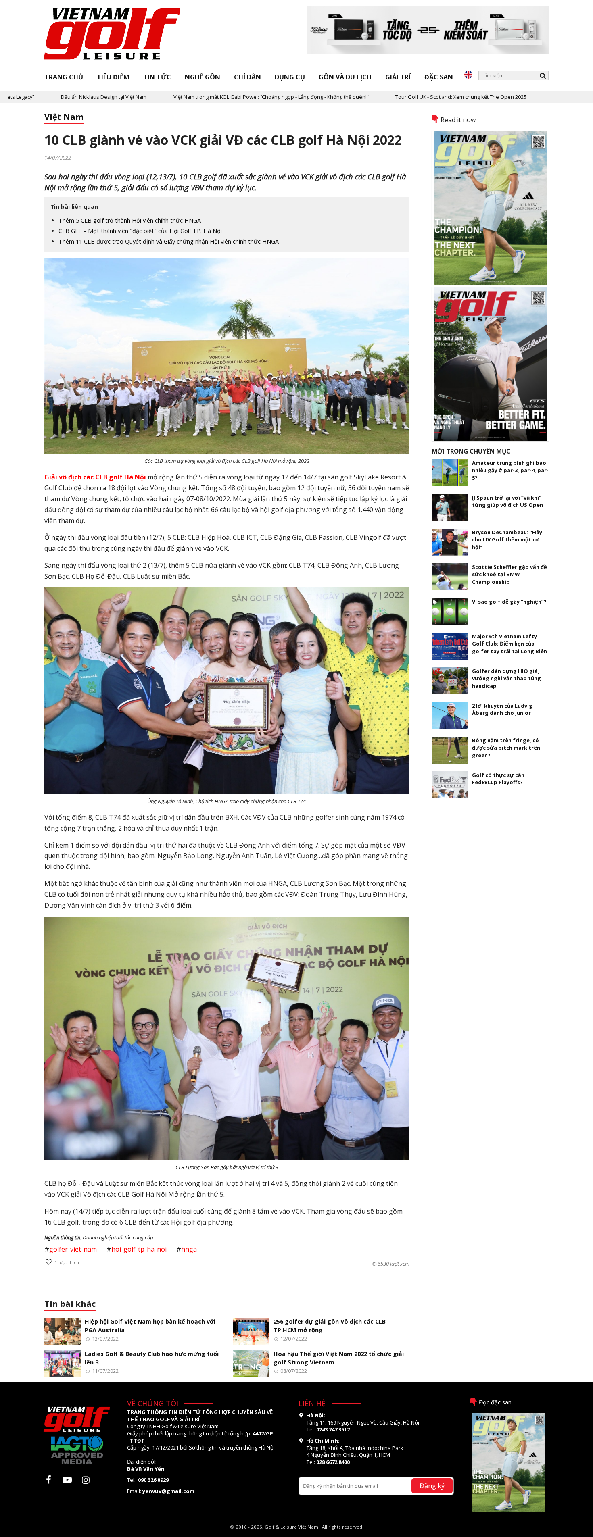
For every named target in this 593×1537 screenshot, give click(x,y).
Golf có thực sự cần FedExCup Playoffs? (498, 778)
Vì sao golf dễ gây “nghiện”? (509, 601)
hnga (189, 1249)
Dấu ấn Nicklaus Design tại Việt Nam (47, 96)
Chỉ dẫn (247, 77)
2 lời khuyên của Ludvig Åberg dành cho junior (502, 709)
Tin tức (157, 77)
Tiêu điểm (113, 77)
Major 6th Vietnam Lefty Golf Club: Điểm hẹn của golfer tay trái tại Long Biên (509, 644)
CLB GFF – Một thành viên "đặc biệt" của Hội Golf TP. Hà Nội (140, 231)
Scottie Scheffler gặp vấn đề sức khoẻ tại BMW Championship (509, 574)
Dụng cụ (290, 77)
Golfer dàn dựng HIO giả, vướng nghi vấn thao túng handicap (506, 678)
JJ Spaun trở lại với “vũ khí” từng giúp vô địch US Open (507, 501)
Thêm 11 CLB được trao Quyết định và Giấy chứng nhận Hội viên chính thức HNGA (168, 241)
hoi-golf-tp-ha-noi (139, 1249)
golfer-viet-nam (73, 1249)
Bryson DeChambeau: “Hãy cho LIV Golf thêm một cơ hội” (507, 540)
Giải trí (398, 77)
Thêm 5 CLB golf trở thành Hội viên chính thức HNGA (129, 220)
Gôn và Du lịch (345, 77)
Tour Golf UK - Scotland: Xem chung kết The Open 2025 (404, 96)
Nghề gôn (202, 77)
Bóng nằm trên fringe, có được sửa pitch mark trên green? (506, 748)
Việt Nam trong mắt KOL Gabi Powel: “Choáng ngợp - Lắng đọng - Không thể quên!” (214, 96)
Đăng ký (432, 1485)
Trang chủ (63, 77)
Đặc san (438, 77)
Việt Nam (64, 116)
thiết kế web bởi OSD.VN (297, 1534)
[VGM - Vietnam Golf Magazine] (112, 34)
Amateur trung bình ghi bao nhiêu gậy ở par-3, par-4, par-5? (510, 470)
